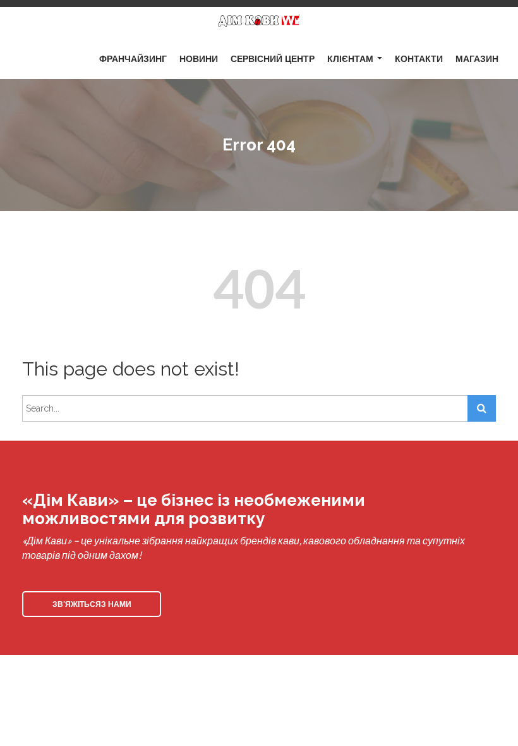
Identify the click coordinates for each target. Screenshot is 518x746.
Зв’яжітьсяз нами (91, 603)
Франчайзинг (133, 58)
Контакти (419, 58)
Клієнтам (350, 58)
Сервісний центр (273, 58)
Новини (198, 58)
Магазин (476, 58)
